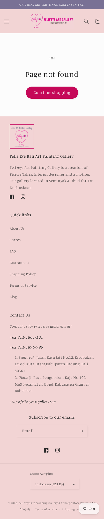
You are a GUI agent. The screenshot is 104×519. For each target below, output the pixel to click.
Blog (13, 297)
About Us (17, 228)
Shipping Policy (23, 274)
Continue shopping (52, 92)
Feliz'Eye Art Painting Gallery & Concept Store (49, 503)
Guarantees (19, 262)
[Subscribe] (81, 431)
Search (15, 240)
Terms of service (46, 509)
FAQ (13, 251)
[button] (6, 21)
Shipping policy (73, 509)
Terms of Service (23, 285)
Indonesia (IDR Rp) (49, 484)
